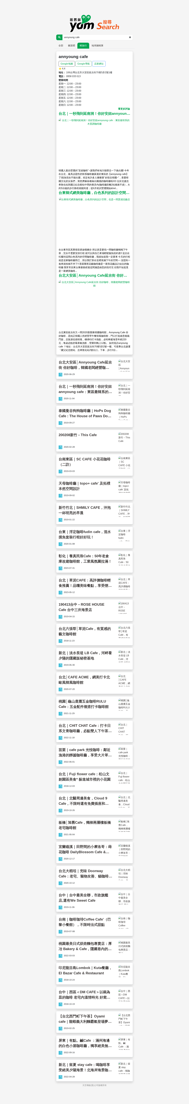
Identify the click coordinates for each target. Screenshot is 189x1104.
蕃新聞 (71, 45)
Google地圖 (67, 63)
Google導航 (83, 63)
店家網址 (99, 63)
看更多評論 (124, 109)
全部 (60, 45)
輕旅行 (83, 45)
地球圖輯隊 (97, 45)
